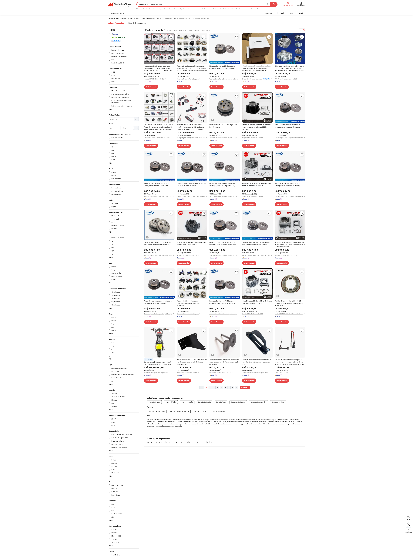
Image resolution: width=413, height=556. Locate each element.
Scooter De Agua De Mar (171, 9)
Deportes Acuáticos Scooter (188, 9)
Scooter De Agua (157, 9)
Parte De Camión (187, 402)
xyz (211, 442)
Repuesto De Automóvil (258, 402)
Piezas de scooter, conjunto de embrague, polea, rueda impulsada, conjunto (158, 302)
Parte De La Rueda (204, 402)
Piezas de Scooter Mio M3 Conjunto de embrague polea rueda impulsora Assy (287, 184)
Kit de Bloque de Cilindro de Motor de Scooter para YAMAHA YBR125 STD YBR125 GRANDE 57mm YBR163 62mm (290, 244)
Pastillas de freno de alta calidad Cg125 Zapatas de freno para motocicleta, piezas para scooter (289, 303)
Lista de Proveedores (137, 23)
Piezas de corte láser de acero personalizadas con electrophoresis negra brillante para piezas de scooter (192, 362)
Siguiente (244, 387)
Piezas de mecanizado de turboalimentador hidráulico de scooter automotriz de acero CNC (256, 362)
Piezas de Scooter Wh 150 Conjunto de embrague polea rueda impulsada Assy (222, 67)
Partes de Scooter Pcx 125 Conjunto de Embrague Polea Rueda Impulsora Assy (222, 243)
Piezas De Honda (154, 402)
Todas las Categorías (117, 13)
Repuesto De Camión (238, 402)
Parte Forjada (252, 9)
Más (148, 415)
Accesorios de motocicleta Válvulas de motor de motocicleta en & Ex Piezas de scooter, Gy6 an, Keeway (224, 362)
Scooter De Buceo (203, 9)
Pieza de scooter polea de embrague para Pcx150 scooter (223, 126)
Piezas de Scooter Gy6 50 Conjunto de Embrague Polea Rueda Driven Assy (156, 184)
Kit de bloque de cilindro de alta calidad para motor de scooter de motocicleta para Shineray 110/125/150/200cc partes (256, 68)
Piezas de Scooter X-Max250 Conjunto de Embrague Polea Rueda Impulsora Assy (256, 243)
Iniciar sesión (301, 6)
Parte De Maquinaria (215, 9)
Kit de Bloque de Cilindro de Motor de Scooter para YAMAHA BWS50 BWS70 (191, 243)
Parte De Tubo (221, 402)
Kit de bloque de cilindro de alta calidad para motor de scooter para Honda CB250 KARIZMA (256, 127)
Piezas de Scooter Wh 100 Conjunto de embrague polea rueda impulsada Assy (288, 126)
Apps (291, 13)
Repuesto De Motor (278, 402)
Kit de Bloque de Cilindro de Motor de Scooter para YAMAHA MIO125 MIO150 (257, 302)
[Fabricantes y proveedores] (119, 4)
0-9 (148, 442)
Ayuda (282, 13)
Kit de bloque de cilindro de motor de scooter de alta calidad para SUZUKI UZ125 (256, 184)
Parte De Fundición (228, 9)
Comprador (269, 13)
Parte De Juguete (241, 9)
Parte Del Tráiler (171, 402)
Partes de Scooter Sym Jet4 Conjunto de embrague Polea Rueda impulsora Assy (222, 302)
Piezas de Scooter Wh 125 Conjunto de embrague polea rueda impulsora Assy (222, 184)
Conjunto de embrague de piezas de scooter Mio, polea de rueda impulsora (191, 184)
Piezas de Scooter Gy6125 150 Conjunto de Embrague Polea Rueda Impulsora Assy (158, 243)
